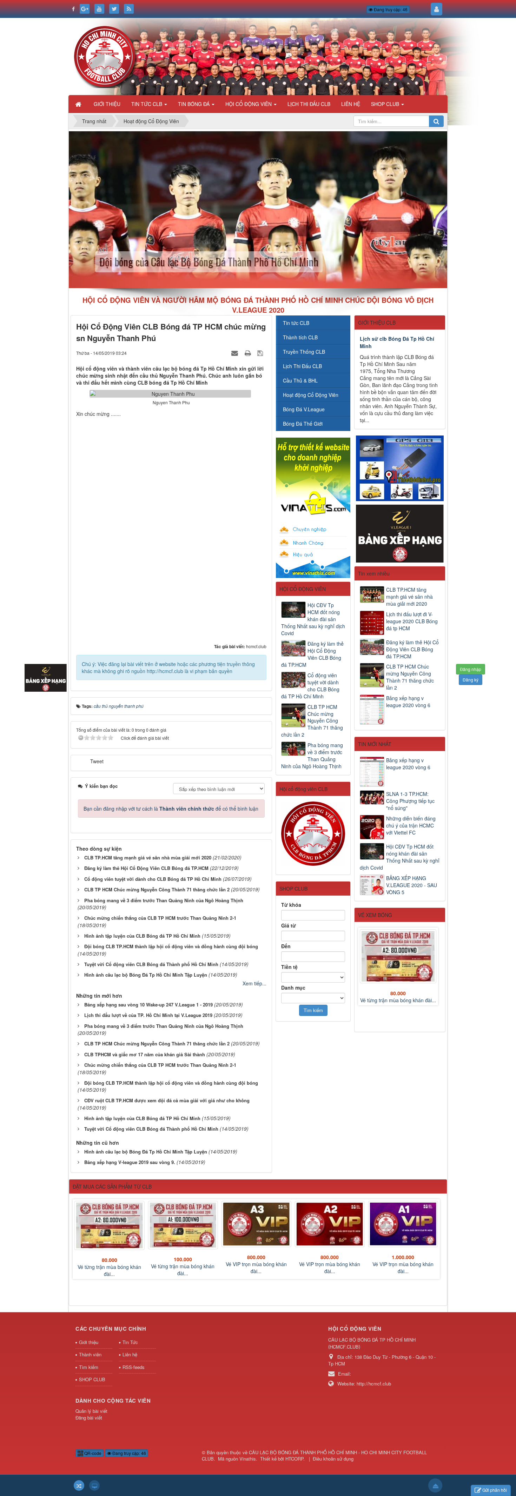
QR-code (92, 1453)
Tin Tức (130, 1342)
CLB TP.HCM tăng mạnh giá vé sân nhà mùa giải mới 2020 (409, 596)
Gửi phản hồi (494, 1490)
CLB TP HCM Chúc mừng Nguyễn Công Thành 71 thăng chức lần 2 (410, 677)
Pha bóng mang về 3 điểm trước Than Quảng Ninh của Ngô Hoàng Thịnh (312, 756)
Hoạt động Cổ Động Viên (310, 394)
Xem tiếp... (254, 983)
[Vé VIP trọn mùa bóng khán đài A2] (330, 1224)
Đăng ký (470, 680)
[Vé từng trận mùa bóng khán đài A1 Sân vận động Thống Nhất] (183, 1225)
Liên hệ (130, 1354)
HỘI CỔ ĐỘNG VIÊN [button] (249, 103)
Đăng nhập (470, 669)
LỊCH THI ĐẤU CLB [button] (308, 103)
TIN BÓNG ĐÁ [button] (194, 103)
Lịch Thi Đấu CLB (302, 366)
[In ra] (248, 352)
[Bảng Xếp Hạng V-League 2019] (400, 532)
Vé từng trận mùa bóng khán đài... (398, 1000)
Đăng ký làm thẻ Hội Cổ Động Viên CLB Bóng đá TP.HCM (412, 649)
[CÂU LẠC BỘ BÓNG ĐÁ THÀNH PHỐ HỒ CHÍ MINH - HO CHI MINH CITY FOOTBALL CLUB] (106, 55)
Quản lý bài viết (91, 1411)
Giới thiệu (88, 1342)
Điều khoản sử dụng (333, 1458)
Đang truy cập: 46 (390, 9)
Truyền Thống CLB (304, 351)
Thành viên (90, 1354)
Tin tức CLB (296, 322)
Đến (286, 946)
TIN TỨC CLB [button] (147, 103)
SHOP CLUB (92, 1379)
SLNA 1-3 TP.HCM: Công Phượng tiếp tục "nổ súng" (410, 800)
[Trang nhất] (79, 104)
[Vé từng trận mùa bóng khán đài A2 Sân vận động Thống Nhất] (398, 956)
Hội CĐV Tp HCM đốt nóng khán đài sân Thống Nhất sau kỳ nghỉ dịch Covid (399, 857)
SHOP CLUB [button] (386, 103)
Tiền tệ (289, 966)
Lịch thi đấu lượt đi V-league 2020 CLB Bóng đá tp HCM (412, 621)
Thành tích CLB (300, 337)
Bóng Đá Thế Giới (303, 423)
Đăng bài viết (88, 1417)
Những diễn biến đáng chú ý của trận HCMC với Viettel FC (411, 825)
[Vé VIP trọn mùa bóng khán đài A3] (256, 1224)
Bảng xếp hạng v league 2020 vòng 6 (408, 701)
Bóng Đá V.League (304, 409)
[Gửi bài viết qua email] (235, 352)
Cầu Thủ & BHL (300, 380)
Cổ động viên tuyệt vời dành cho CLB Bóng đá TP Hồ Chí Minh (310, 686)
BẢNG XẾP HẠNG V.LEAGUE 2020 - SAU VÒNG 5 (411, 885)
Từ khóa (291, 904)
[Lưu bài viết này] (261, 352)
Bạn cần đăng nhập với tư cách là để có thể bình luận (171, 808)
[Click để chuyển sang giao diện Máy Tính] (94, 1485)
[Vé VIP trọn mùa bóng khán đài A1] (403, 1224)
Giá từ (288, 925)
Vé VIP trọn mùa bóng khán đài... (256, 1268)
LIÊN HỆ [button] (350, 103)
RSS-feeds (134, 1367)
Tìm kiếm (88, 1367)
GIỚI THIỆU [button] (107, 103)
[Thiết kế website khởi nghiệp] (313, 506)
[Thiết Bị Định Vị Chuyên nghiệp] (400, 467)
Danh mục (293, 987)
